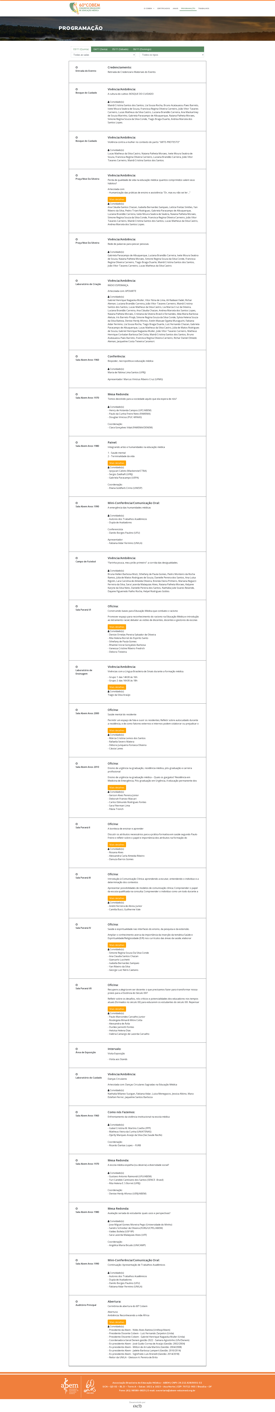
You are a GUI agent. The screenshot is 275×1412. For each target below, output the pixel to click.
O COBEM (148, 8)
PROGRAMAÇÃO (188, 8)
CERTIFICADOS (163, 8)
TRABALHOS (203, 8)
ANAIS (175, 8)
